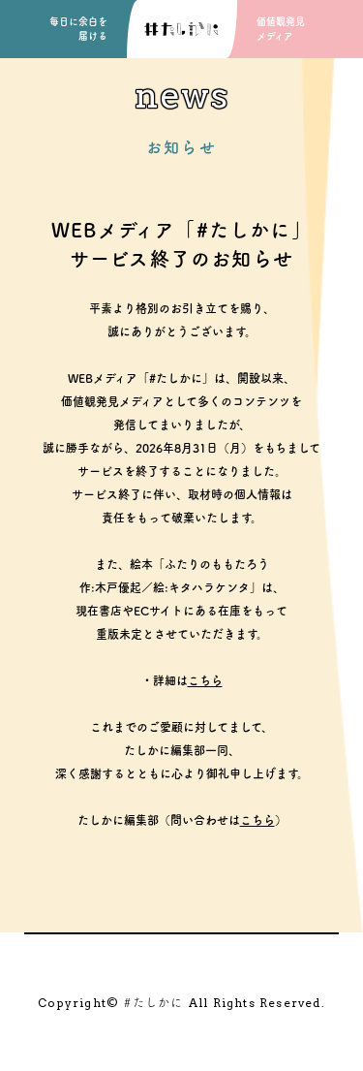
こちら (205, 680)
